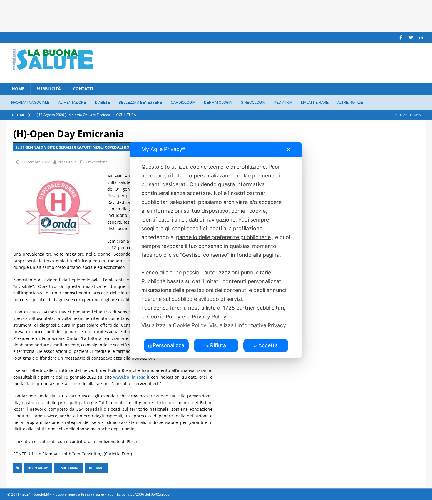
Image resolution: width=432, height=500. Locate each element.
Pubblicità (48, 88)
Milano (96, 467)
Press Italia (67, 162)
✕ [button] (288, 150)
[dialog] (216, 250)
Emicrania (68, 467)
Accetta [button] (268, 345)
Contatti (83, 88)
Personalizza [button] (168, 345)
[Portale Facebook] (401, 37)
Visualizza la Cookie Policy (173, 325)
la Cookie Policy (160, 316)
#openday (38, 467)
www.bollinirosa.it (131, 377)
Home (18, 88)
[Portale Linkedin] (421, 37)
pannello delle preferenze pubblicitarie (223, 237)
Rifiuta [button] (218, 345)
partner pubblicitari (260, 308)
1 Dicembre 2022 (35, 162)
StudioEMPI (43, 494)
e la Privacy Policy (204, 316)
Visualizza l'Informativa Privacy (247, 325)
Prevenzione (97, 162)
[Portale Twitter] (411, 37)
